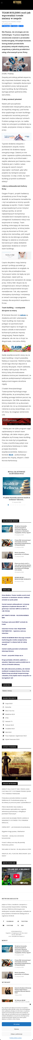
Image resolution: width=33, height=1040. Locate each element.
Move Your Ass (9, 711)
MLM (11, 455)
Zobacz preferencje (16, 1034)
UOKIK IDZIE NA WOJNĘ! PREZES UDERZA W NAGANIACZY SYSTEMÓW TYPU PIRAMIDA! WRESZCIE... (15, 820)
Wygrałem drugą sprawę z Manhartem (13, 831)
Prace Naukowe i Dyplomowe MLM (15, 736)
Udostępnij (6, 26)
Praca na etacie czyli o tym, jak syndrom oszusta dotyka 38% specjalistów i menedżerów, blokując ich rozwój (23, 567)
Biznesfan (8, 707)
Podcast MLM (9, 725)
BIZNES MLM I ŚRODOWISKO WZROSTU (23, 578)
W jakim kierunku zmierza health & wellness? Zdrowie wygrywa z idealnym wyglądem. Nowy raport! (23, 529)
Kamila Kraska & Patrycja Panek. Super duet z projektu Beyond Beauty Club (23, 990)
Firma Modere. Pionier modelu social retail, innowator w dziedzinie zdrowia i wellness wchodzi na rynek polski (16, 597)
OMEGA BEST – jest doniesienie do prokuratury (16, 827)
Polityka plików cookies (16, 1038)
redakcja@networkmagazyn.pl (18, 936)
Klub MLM (8, 732)
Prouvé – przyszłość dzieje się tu (12, 655)
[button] (30, 1004)
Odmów (16, 1029)
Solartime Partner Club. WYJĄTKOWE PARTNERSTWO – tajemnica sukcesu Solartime (14, 631)
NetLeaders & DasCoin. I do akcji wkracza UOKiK (16, 849)
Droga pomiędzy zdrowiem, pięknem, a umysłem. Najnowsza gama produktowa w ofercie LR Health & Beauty (16, 662)
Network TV (8, 721)
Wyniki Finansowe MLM (12, 739)
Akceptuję (17, 1024)
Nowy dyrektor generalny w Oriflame (22, 553)
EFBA (7, 718)
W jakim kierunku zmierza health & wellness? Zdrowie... (16, 499)
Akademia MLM (10, 714)
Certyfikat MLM (9, 728)
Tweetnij (14, 26)
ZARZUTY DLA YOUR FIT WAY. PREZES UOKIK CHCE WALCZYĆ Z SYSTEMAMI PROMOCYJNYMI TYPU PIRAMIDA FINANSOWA (16, 791)
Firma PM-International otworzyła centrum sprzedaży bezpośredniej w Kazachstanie (23, 542)
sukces (23, 315)
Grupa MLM (8, 703)
